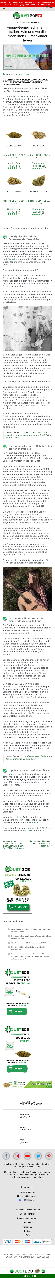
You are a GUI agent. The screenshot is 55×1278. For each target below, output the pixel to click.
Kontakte (28, 1231)
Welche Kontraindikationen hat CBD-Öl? (28, 943)
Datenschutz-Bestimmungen (27, 1210)
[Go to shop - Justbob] (27, 1271)
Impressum (27, 1222)
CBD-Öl (31, 831)
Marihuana (20, 99)
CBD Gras (45, 828)
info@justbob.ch (29, 1196)
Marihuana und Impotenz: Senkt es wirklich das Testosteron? (40, 843)
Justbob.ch (32, 822)
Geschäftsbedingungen (27, 1218)
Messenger (29, 1200)
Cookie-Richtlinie (27, 1214)
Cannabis (12, 259)
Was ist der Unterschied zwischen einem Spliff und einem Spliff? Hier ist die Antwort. (29, 435)
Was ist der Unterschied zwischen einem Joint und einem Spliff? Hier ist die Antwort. (15, 844)
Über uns (27, 1227)
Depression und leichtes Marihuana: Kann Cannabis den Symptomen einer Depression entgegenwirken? (30, 956)
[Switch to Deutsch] (6, 9)
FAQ (27, 1235)
